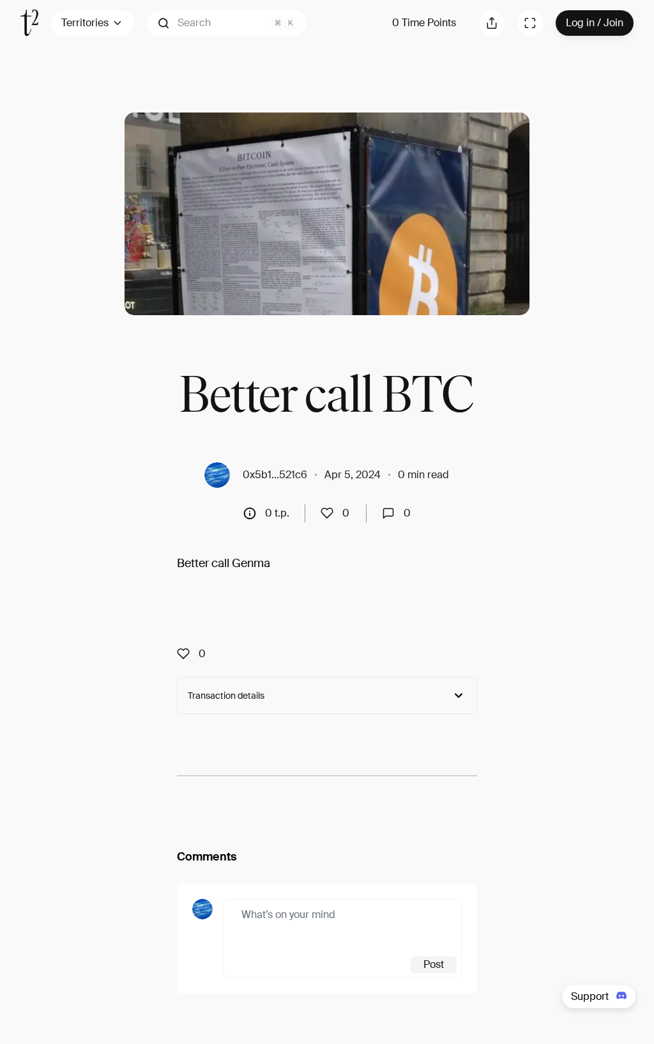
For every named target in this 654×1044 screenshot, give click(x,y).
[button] (227, 23)
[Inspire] (331, 513)
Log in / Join (594, 22)
